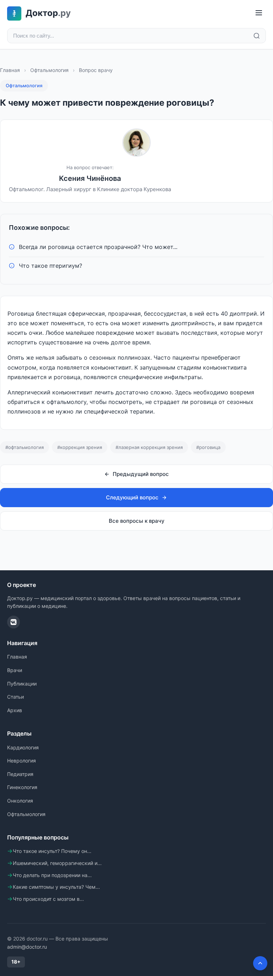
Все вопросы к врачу (137, 520)
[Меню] (259, 13)
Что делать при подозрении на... (52, 875)
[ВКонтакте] (13, 622)
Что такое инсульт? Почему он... (52, 851)
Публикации (22, 684)
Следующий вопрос (132, 497)
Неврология (21, 761)
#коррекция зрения (79, 447)
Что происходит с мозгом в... (48, 899)
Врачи (14, 670)
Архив (14, 710)
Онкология (20, 801)
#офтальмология (24, 447)
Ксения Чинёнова (90, 178)
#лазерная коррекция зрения (149, 447)
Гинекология (22, 787)
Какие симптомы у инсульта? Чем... (56, 887)
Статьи (15, 697)
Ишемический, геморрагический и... (57, 863)
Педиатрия (20, 774)
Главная (10, 70)
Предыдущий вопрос (141, 474)
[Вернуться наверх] (260, 963)
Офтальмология (49, 70)
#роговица (208, 447)
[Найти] (256, 35)
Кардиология (23, 747)
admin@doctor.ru (27, 947)
